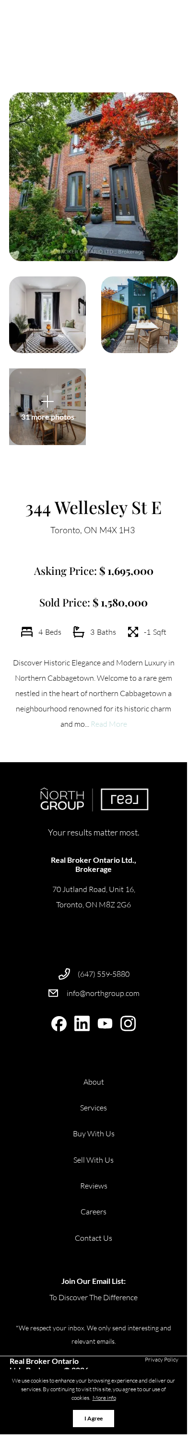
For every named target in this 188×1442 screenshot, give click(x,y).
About (93, 1082)
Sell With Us (93, 1160)
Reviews (93, 1185)
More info (104, 1397)
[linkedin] (82, 1023)
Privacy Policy (161, 1359)
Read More (109, 724)
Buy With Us (94, 1133)
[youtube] (105, 1023)
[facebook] (59, 1023)
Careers (93, 1211)
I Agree (93, 1418)
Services (93, 1107)
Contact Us (93, 1238)
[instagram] (128, 1023)
